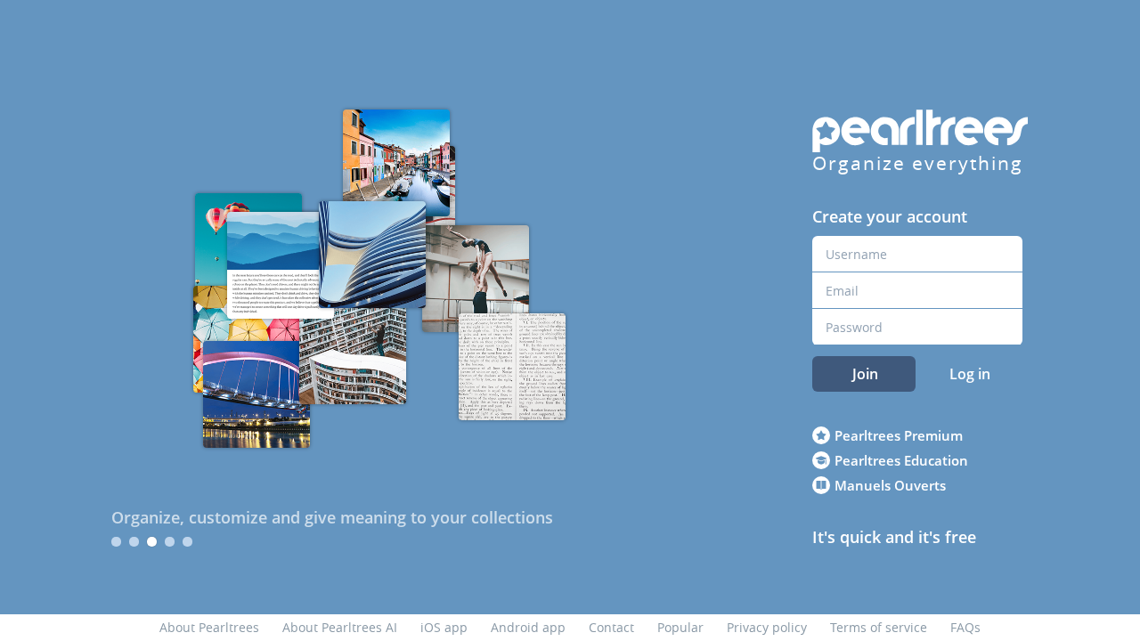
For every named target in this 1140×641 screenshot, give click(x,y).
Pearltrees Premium (899, 435)
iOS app (444, 627)
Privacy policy (767, 627)
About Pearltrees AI (339, 627)
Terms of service (878, 627)
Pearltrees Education (901, 460)
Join (865, 374)
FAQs (965, 627)
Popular (680, 627)
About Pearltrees (209, 627)
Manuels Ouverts (890, 485)
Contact (611, 627)
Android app (528, 627)
